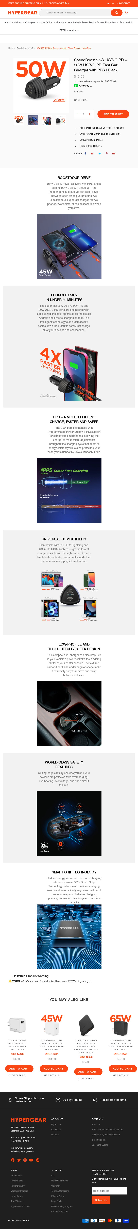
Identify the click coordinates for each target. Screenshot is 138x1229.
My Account (56, 1124)
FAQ (53, 1176)
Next (63, 120)
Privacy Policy (57, 1196)
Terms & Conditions (60, 1191)
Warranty (55, 1186)
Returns (55, 1135)
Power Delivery (18, 1186)
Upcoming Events (100, 1145)
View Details (17, 1075)
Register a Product (59, 1181)
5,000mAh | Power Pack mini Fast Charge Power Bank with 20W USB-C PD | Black (86, 1046)
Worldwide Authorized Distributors (107, 1130)
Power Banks (17, 1181)
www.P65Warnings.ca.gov (76, 981)
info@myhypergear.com (22, 1148)
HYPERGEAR (22, 1220)
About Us (96, 1124)
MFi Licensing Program (62, 1206)
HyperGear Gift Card (20, 1206)
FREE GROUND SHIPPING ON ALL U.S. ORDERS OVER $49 (38, 3)
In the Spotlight (98, 1140)
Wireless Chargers (19, 1191)
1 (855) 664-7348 (28, 1138)
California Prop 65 (59, 1211)
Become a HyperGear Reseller (106, 1135)
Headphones (17, 1196)
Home (10, 48)
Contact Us (56, 1130)
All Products (16, 1176)
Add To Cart (19, 1068)
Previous (18, 120)
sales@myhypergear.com (22, 1151)
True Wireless (17, 1201)
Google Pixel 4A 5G (25, 48)
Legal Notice (57, 1201)
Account (124, 3)
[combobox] (81, 12)
